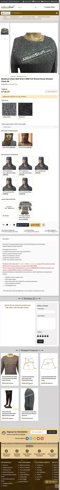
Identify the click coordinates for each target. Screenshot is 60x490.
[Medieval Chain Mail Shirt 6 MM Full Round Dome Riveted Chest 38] (5, 31)
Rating (39, 332)
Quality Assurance (8, 467)
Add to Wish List (52, 91)
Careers (5, 485)
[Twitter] (30, 438)
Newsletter (57, 472)
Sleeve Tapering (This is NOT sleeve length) (14, 124)
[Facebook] (27, 438)
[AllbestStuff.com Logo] (8, 6)
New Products (24, 481)
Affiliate (39, 474)
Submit (40, 341)
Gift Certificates (41, 472)
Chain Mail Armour (25, 470)
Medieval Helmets (25, 465)
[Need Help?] (43, 225)
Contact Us (40, 465)
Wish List (56, 470)
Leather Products (24, 474)
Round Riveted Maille (44, 17)
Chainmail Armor (14, 17)
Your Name (41, 308)
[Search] (36, 7)
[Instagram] (34, 438)
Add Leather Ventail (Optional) (9, 130)
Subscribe (52, 432)
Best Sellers (23, 479)
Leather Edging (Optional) (8, 199)
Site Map (39, 470)
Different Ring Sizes (8, 472)
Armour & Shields (25, 467)
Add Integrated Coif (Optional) (9, 154)
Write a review (22, 76)
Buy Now (36, 225)
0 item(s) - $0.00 (49, 7)
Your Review (41, 316)
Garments (22, 472)
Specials (39, 477)
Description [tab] (6, 239)
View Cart (6, 13)
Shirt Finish (5, 100)
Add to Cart (23, 225)
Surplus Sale (23, 477)
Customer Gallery (7, 483)
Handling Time (7, 470)
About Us (5, 465)
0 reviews (13, 76)
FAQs (38, 479)
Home (5, 17)
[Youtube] (38, 438)
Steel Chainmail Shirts (28, 17)
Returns (39, 467)
